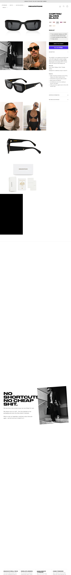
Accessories (20, 5)
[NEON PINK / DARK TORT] (61, 22)
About (5, 7)
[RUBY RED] (54, 22)
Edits (11, 5)
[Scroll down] (23, 569)
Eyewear (4, 5)
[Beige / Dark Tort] (50, 22)
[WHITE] (50, 26)
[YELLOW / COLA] (54, 26)
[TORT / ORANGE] (64, 22)
